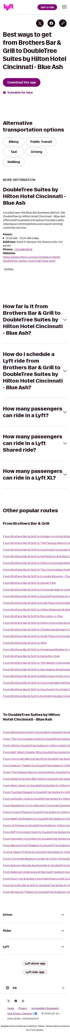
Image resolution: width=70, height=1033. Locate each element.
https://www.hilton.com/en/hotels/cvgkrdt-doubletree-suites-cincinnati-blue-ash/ (32, 259)
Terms (10, 1008)
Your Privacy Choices (19, 1013)
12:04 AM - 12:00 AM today (22, 238)
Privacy (22, 1008)
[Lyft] (8, 7)
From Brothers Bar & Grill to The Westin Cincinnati (36, 663)
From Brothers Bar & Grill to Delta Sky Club (31, 656)
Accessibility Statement (45, 1008)
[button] (64, 7)
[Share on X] (40, 23)
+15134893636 (23, 249)
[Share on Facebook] (51, 23)
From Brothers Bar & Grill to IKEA (24, 643)
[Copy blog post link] (63, 23)
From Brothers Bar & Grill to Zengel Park (29, 583)
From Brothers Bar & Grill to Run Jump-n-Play (33, 616)
